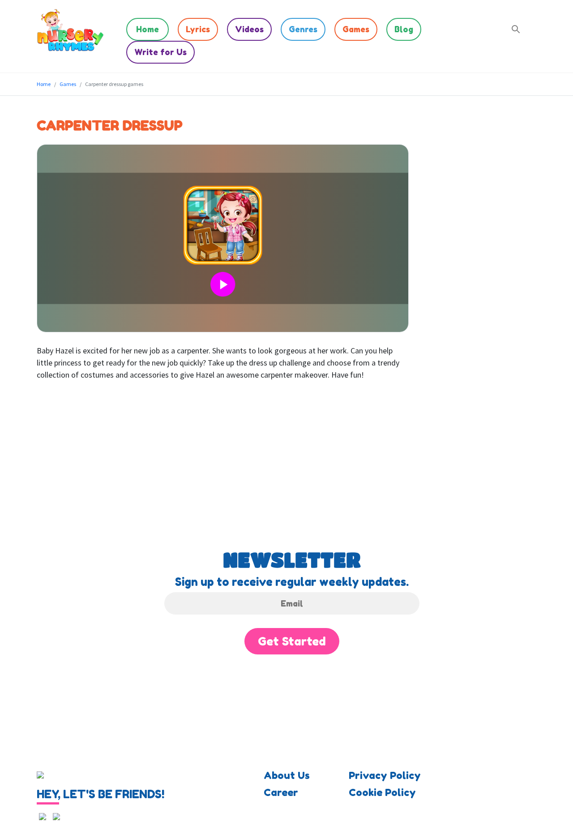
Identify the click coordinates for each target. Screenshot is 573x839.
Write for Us (160, 52)
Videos (249, 29)
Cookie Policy (382, 792)
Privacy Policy (385, 775)
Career (281, 792)
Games (355, 29)
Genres (303, 29)
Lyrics (198, 29)
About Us (287, 775)
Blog (403, 29)
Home (147, 29)
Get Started (292, 641)
